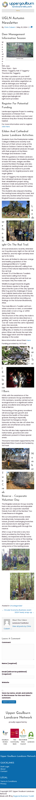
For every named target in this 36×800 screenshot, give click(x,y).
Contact (3, 771)
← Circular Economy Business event (16, 610)
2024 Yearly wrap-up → (24, 612)
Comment (6, 642)
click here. (6, 126)
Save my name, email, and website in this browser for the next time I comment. (17, 695)
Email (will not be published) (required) (14, 673)
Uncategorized (16, 606)
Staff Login (4, 766)
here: (29, 340)
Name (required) (9, 663)
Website (5, 682)
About (2, 769)
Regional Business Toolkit (23, 796)
